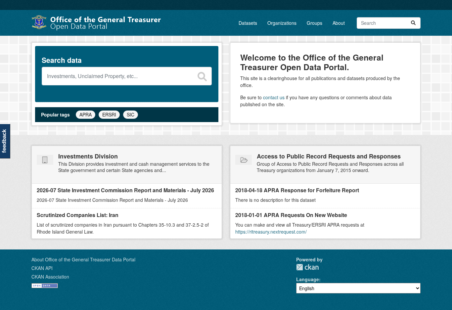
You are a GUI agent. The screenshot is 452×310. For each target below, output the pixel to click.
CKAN (307, 267)
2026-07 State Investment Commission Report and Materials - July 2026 (125, 190)
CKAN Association (50, 276)
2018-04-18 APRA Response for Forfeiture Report (297, 190)
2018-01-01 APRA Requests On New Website (291, 215)
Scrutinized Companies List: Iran (77, 215)
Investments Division (88, 156)
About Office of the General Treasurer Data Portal (83, 259)
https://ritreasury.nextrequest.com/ (271, 231)
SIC (130, 114)
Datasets (248, 23)
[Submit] (413, 23)
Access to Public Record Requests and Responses (329, 156)
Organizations (281, 23)
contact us (274, 97)
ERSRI (109, 114)
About (339, 23)
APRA (85, 114)
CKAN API (42, 268)
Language (307, 279)
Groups (314, 23)
